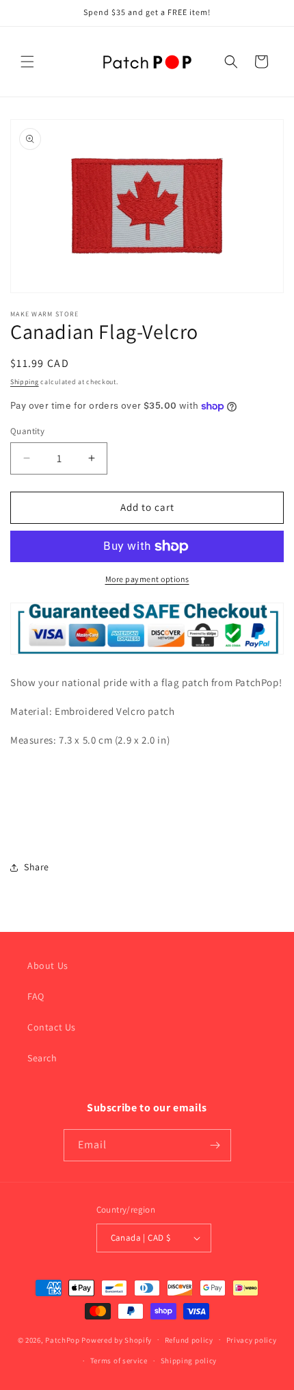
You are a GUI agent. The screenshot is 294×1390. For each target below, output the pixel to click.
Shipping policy (189, 1360)
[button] (27, 62)
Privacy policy (251, 1340)
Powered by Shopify (116, 1339)
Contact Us (51, 1027)
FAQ (35, 996)
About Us (47, 965)
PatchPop (62, 1339)
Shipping (24, 381)
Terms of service (119, 1360)
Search (42, 1058)
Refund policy (189, 1340)
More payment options (147, 579)
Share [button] (36, 867)
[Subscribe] (215, 1145)
